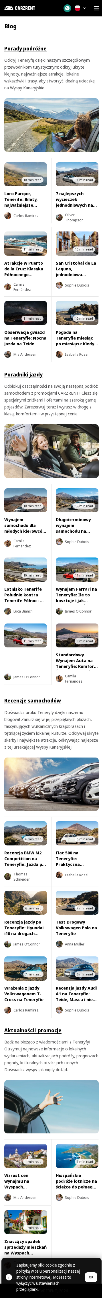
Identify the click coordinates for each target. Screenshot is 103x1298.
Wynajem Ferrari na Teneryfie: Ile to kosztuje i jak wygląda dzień (76, 597)
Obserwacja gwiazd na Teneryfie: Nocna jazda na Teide (25, 337)
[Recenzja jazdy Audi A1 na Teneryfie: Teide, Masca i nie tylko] (77, 968)
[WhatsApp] (67, 8)
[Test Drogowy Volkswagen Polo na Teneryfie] (77, 903)
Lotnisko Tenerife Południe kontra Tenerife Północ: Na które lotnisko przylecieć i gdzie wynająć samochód (25, 603)
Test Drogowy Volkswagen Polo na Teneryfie (76, 927)
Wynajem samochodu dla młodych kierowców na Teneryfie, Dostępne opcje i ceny (25, 534)
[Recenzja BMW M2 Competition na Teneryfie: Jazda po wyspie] (25, 833)
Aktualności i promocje (33, 1030)
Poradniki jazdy (23, 374)
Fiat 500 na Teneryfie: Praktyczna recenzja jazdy (71, 861)
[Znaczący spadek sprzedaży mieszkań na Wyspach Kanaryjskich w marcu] (25, 1222)
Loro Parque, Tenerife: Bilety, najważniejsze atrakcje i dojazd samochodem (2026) (25, 205)
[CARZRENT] (30, 8)
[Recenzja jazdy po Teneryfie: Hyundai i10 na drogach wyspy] (25, 903)
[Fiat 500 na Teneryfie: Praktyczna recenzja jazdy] (77, 833)
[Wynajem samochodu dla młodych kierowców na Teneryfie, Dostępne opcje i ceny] (25, 500)
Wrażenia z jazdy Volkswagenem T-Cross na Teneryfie (23, 993)
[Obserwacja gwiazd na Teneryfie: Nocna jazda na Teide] (25, 313)
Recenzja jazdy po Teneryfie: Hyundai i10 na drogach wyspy (23, 930)
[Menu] (96, 8)
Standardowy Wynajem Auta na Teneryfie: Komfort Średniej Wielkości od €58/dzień (76, 666)
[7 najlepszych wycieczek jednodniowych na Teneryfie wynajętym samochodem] (77, 174)
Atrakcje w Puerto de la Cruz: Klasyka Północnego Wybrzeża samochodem (23, 274)
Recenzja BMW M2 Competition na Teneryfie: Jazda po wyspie (24, 861)
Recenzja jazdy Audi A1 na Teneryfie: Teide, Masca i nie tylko (76, 996)
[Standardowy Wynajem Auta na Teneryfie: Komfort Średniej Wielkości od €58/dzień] (77, 635)
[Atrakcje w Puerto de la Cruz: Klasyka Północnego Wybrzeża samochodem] (25, 243)
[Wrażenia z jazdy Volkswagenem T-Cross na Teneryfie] (25, 968)
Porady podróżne (25, 48)
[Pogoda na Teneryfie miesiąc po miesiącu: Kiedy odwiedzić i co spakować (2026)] (77, 313)
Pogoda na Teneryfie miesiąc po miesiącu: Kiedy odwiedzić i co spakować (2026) (75, 343)
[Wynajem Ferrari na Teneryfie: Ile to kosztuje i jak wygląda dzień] (77, 569)
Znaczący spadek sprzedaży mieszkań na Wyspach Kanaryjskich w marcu (25, 1252)
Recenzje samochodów (32, 700)
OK (91, 1277)
